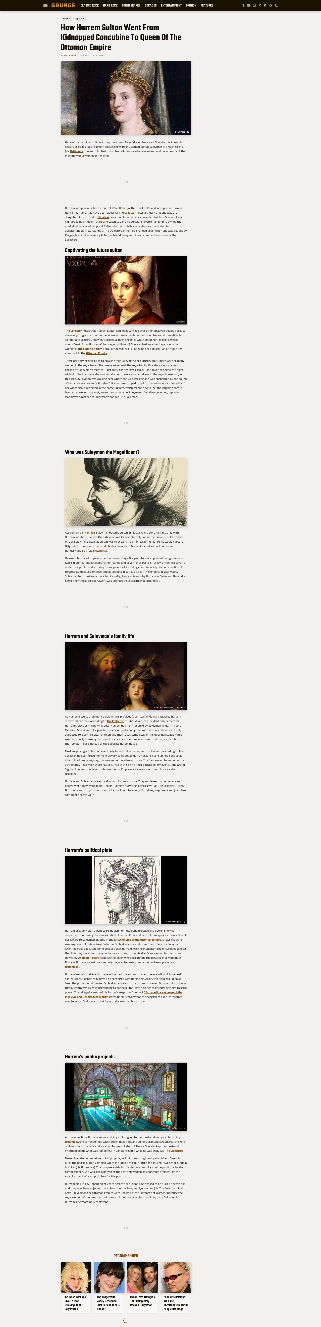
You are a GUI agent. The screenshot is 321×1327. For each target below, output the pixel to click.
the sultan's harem (90, 348)
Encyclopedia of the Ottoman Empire (137, 939)
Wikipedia (180, 322)
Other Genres (131, 5)
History (66, 18)
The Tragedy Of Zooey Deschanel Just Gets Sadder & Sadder (108, 1303)
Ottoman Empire (96, 353)
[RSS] (276, 5)
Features (207, 5)
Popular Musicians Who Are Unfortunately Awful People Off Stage (176, 1303)
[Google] (270, 5)
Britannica (76, 151)
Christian (103, 217)
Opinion (191, 5)
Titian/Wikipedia (182, 132)
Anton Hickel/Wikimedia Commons (169, 708)
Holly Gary (70, 55)
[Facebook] (243, 5)
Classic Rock (90, 5)
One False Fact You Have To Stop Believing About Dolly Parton (75, 1303)
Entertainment (171, 5)
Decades (151, 5)
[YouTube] (248, 5)
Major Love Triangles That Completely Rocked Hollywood (142, 1301)
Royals (80, 18)
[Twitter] (259, 5)
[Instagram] (254, 5)
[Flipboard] (265, 5)
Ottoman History (88, 957)
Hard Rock (110, 5)
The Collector (127, 212)
